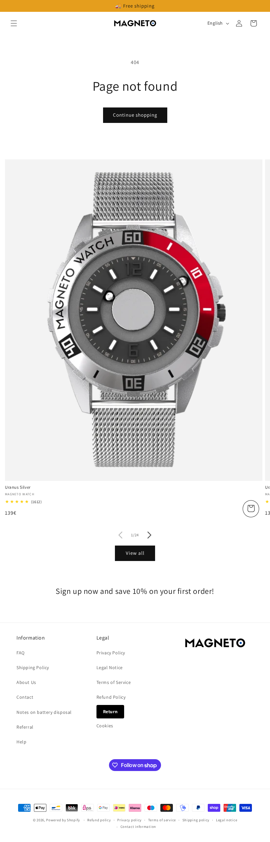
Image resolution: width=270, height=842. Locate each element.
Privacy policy (129, 820)
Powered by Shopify (63, 820)
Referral (25, 727)
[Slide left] (120, 535)
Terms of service (162, 820)
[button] (14, 23)
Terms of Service (113, 682)
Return (110, 711)
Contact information (138, 826)
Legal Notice (109, 667)
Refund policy (99, 820)
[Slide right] (149, 535)
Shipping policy (196, 820)
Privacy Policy (110, 653)
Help (21, 742)
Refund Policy (111, 697)
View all (135, 553)
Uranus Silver (18, 487)
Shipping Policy (32, 667)
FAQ (20, 653)
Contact (24, 697)
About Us (26, 682)
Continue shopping (135, 115)
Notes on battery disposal (44, 712)
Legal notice (226, 820)
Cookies (104, 726)
